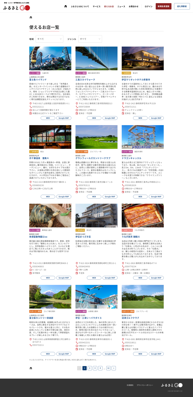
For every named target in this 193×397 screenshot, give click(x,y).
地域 (31, 39)
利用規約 (130, 385)
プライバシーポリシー (145, 385)
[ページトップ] (66, 6)
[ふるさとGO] (16, 6)
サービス (97, 6)
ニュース (121, 6)
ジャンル (71, 39)
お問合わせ (133, 6)
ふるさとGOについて (80, 6)
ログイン (149, 6)
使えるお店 (109, 6)
